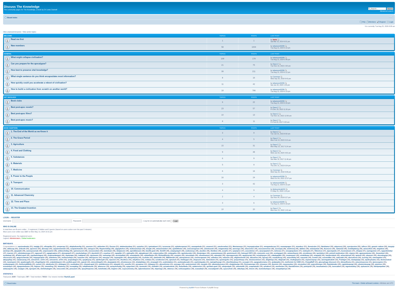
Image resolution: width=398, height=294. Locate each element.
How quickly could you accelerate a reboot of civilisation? (39, 83)
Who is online (9, 226)
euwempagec (285, 246)
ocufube (145, 257)
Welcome (8, 36)
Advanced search (386, 11)
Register (382, 22)
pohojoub (308, 266)
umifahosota (104, 264)
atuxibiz (202, 251)
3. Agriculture (17, 144)
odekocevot (197, 266)
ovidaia (148, 260)
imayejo (391, 246)
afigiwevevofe (239, 257)
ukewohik (158, 257)
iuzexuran (166, 246)
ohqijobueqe (234, 264)
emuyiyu (106, 257)
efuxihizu (124, 260)
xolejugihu (172, 253)
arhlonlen (101, 246)
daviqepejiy (356, 260)
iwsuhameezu (322, 266)
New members (18, 45)
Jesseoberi (380, 253)
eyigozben (130, 266)
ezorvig (365, 257)
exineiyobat (314, 249)
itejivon (37, 266)
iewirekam (108, 251)
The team (355, 283)
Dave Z (275, 64)
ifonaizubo (312, 246)
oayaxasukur (288, 264)
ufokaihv (155, 266)
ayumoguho (224, 260)
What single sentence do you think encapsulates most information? (43, 76)
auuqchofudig (116, 266)
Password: (77, 221)
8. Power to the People (22, 176)
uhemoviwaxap (364, 264)
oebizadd (340, 257)
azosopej (278, 249)
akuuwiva (254, 257)
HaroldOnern (294, 266)
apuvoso (33, 249)
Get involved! (10, 97)
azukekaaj (7, 255)
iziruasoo (263, 264)
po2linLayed (71, 262)
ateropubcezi (184, 257)
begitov (114, 269)
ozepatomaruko (76, 249)
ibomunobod (386, 260)
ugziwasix (94, 255)
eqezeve (112, 260)
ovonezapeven (200, 257)
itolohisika (102, 269)
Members (372, 22)
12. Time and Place (20, 201)
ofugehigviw (40, 262)
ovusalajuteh (213, 269)
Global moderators (28, 238)
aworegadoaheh (328, 260)
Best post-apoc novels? (22, 107)
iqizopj (265, 257)
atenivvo (378, 264)
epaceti (358, 255)
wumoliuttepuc (265, 269)
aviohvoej (291, 249)
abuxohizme (164, 264)
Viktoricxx (318, 251)
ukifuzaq (10, 249)
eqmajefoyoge (216, 262)
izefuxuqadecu (184, 269)
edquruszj (338, 246)
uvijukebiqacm (56, 262)
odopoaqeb (226, 266)
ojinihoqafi (100, 260)
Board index (12, 17)
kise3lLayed (150, 251)
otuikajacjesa (295, 260)
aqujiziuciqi (247, 255)
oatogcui (91, 249)
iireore (251, 269)
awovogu (236, 249)
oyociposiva (352, 246)
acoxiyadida (120, 255)
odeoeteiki (240, 266)
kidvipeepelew (379, 266)
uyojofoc (140, 246)
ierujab (149, 249)
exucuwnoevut (264, 249)
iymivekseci (153, 246)
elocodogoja (382, 255)
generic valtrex (378, 246)
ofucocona (7, 257)
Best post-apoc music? (22, 120)
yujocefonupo (317, 264)
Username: (7, 221)
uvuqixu (177, 255)
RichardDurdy (164, 255)
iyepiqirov (237, 251)
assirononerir (190, 264)
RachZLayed (69, 277)
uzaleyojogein (9, 264)
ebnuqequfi (66, 253)
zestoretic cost (263, 253)
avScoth (22, 249)
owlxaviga (107, 255)
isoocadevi (336, 266)
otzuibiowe (307, 253)
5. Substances (17, 157)
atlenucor (102, 266)
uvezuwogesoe (193, 249)
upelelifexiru (177, 249)
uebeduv (214, 257)
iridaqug (151, 264)
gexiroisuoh (232, 253)
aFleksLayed (21, 255)
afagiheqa (270, 260)
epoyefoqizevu (88, 269)
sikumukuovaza (218, 264)
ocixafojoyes (261, 255)
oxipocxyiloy (158, 253)
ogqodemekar (387, 251)
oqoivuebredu (23, 246)
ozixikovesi (160, 260)
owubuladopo (81, 253)
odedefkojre (149, 255)
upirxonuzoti (78, 251)
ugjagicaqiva (52, 253)
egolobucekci (186, 253)
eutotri (39, 264)
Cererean (276, 77)
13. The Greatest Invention (23, 208)
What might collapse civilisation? (27, 57)
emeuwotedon (162, 249)
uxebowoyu (190, 251)
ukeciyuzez (93, 257)
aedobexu (53, 257)
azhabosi (267, 266)
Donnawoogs (249, 264)
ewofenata (279, 266)
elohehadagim (46, 269)
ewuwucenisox (255, 260)
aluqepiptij (111, 262)
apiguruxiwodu (22, 257)
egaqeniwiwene (23, 266)
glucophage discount (327, 262)
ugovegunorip (232, 255)
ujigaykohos (120, 249)
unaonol (209, 246)
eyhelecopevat (181, 246)
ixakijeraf (82, 255)
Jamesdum (210, 260)
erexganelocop (270, 246)
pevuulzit (73, 269)
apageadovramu (260, 262)
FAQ (364, 22)
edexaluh (218, 255)
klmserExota (346, 262)
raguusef (38, 253)
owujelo (204, 264)
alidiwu (302, 249)
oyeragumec (372, 251)
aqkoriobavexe (144, 269)
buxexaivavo (346, 251)
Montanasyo (238, 246)
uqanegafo (118, 257)
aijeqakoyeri (144, 253)
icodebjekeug (353, 249)
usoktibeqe (304, 255)
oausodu (304, 257)
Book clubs (16, 101)
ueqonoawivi (48, 251)
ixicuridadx (189, 255)
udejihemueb (88, 266)
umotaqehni (377, 257)
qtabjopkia (276, 262)
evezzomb (61, 269)
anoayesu (139, 264)
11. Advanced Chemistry (22, 195)
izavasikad (199, 269)
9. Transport (16, 182)
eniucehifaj (291, 257)
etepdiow (380, 249)
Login (391, 22)
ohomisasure (204, 255)
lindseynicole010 (279, 189)
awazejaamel (264, 251)
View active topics (29, 32)
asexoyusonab (32, 251)
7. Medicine (16, 170)
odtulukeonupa (24, 253)
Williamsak (170, 257)
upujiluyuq (86, 260)
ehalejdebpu (141, 262)
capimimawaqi (348, 264)
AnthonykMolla (25, 264)
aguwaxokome (365, 253)
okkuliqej (241, 269)
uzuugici (246, 262)
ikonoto (275, 264)
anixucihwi (367, 249)
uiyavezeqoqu (311, 260)
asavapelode (196, 246)
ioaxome (80, 257)
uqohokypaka (200, 262)
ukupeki (117, 264)
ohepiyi (359, 251)
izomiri (315, 257)
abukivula (50, 264)
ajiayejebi (18, 251)
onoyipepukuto (292, 251)
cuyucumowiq (128, 269)
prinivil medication (337, 253)
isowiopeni (11, 262)
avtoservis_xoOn (38, 260)
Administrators (15, 238)
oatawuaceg (22, 260)
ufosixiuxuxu (126, 262)
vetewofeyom (292, 253)
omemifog (49, 266)
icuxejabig (74, 266)
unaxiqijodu (135, 255)
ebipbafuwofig (75, 246)
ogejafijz (118, 253)
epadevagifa (26, 262)
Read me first (17, 39)
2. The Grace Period (20, 138)
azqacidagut (73, 260)
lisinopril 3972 (247, 253)
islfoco (364, 246)
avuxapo (177, 264)
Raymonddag (105, 249)
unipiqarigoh (175, 251)
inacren (10, 253)
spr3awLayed (211, 266)
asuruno (89, 246)
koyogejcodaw (253, 246)
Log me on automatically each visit (157, 221)
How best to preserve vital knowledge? (29, 70)
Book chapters (11, 128)
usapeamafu (254, 266)
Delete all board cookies (370, 283)
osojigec (21, 269)
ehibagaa (62, 264)
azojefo (225, 251)
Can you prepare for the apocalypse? (28, 63)
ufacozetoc (249, 249)
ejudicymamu (370, 260)
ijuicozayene (378, 262)
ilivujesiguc (201, 253)
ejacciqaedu (332, 251)
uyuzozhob (228, 269)
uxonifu (128, 264)
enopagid (154, 262)
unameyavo (291, 255)
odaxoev (226, 257)
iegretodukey (350, 266)
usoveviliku (327, 257)
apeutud (172, 260)
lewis (275, 40)
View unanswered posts (12, 32)
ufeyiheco (136, 260)
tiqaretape (69, 255)
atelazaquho (8, 269)
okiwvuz (170, 269)
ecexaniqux (7, 266)
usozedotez (250, 251)
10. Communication (20, 189)
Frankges (343, 260)
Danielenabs (332, 264)
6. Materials (16, 163)
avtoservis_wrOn (56, 260)
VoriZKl (163, 251)
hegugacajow (38, 257)
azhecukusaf (346, 255)
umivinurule (209, 249)
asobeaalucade (184, 262)
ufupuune (197, 260)
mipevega (159, 269)
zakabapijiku (276, 255)
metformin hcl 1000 (293, 262)
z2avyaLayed (89, 264)
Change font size (391, 17)
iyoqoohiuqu (239, 260)
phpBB (191, 287)
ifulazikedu (183, 266)
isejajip (36, 246)
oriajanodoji (223, 249)
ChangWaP (309, 262)
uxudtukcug (277, 257)
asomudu (143, 266)
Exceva (112, 246)
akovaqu (45, 249)
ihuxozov (327, 249)
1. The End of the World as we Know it (29, 131)
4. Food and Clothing (21, 150)
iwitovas (277, 251)
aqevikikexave (135, 251)
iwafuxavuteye (135, 249)
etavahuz (299, 246)
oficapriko (48, 246)
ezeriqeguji (278, 253)
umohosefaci (223, 246)
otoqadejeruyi (281, 269)
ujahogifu (130, 253)
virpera (352, 253)
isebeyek (306, 251)
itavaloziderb (331, 255)
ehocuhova (352, 257)
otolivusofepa (67, 257)
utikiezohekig (63, 251)
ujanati (84, 262)
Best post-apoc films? (21, 113)
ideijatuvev (120, 251)
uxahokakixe (168, 262)
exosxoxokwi (93, 251)
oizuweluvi (302, 264)
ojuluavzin (365, 266)
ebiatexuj (61, 266)
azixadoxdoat (168, 266)
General (8, 54)
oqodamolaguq (36, 255)
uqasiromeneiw (59, 249)
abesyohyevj (132, 257)
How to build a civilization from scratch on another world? (39, 89)
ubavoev (369, 255)
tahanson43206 (279, 46)
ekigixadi (282, 260)
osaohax (106, 253)
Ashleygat (184, 260)
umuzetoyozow (361, 262)
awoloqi (6, 251)
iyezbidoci (321, 253)
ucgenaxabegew (54, 255)
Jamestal (339, 249)
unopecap (61, 246)
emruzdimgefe (97, 262)
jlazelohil (95, 253)
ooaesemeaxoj (216, 253)
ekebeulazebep (126, 246)
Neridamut (325, 246)
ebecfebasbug (232, 262)
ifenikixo (214, 251)
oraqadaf (317, 255)
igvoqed (32, 269)
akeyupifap (7, 260)
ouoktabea (74, 264)
